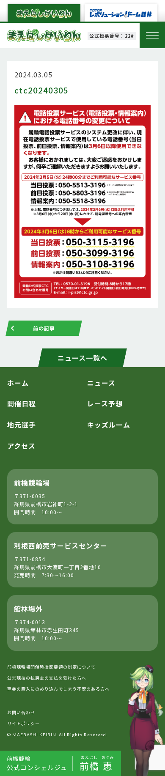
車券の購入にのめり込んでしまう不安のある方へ (58, 689)
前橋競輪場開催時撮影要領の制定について (51, 667)
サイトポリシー (23, 723)
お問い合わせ (21, 712)
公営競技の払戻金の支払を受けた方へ (46, 678)
